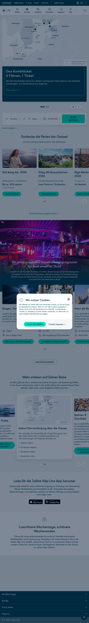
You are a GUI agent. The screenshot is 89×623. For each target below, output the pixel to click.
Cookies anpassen (56, 324)
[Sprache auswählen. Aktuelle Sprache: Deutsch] (68, 299)
